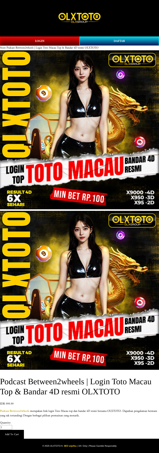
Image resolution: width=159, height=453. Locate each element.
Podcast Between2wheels (14, 411)
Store (3, 48)
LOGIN (39, 41)
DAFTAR (119, 41)
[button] (12, 434)
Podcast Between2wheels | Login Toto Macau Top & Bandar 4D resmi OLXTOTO (52, 48)
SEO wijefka (70, 446)
